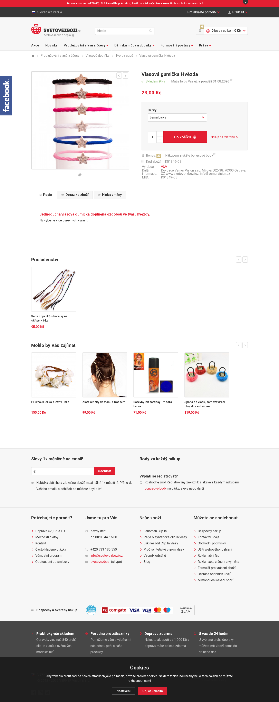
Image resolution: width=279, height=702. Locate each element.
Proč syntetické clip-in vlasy (164, 549)
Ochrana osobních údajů (214, 574)
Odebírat (104, 471)
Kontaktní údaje (208, 537)
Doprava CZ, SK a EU (50, 531)
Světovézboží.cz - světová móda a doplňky (55, 30)
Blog (147, 562)
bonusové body (156, 488)
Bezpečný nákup (209, 531)
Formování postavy (175, 45)
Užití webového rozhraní (215, 549)
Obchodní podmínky (212, 543)
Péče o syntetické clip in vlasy (165, 537)
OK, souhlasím (152, 691)
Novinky (51, 45)
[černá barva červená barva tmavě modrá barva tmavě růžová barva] (177, 117)
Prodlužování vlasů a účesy (84, 45)
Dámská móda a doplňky (133, 45)
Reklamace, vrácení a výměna (218, 562)
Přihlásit (238, 12)
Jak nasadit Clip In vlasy (161, 543)
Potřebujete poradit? (202, 12)
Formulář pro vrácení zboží (216, 568)
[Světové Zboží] (32, 56)
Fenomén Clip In (155, 531)
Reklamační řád (208, 556)
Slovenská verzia (49, 12)
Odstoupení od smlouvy (52, 562)
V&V (164, 167)
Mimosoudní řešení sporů (216, 580)
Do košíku (182, 137)
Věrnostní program (48, 556)
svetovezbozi (100, 562)
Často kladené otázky (50, 549)
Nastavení (123, 691)
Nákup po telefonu (223, 137)
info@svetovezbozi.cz (106, 556)
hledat (150, 31)
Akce (35, 45)
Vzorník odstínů (155, 556)
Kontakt (40, 543)
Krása (203, 45)
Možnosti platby (46, 537)
